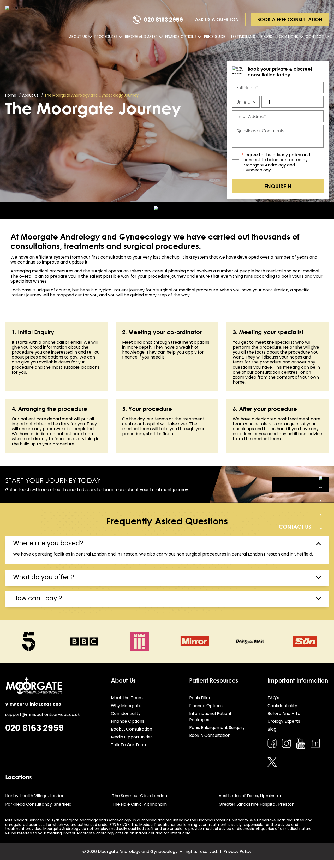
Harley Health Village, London (34, 796)
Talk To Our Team (129, 745)
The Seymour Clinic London (139, 796)
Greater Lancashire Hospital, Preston (256, 804)
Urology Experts (283, 721)
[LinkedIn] (315, 743)
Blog (271, 729)
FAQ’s (273, 698)
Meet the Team (127, 698)
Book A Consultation (131, 729)
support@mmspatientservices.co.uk (42, 715)
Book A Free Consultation (289, 19)
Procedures (105, 36)
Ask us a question (217, 19)
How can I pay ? (37, 598)
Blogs (266, 36)
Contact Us (300, 484)
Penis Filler (200, 698)
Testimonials (242, 36)
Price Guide (214, 36)
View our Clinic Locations (33, 704)
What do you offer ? (43, 577)
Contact (315, 36)
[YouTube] (300, 743)
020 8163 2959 (163, 19)
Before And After (141, 36)
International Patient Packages (210, 716)
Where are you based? (48, 543)
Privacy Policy (237, 852)
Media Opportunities (132, 737)
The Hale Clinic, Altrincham (139, 804)
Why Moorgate (126, 706)
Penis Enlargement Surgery (217, 728)
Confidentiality (126, 713)
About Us (78, 36)
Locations (287, 36)
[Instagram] (286, 743)
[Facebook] (272, 743)
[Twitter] (272, 762)
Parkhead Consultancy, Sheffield (38, 804)
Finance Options (180, 36)
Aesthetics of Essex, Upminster (250, 796)
